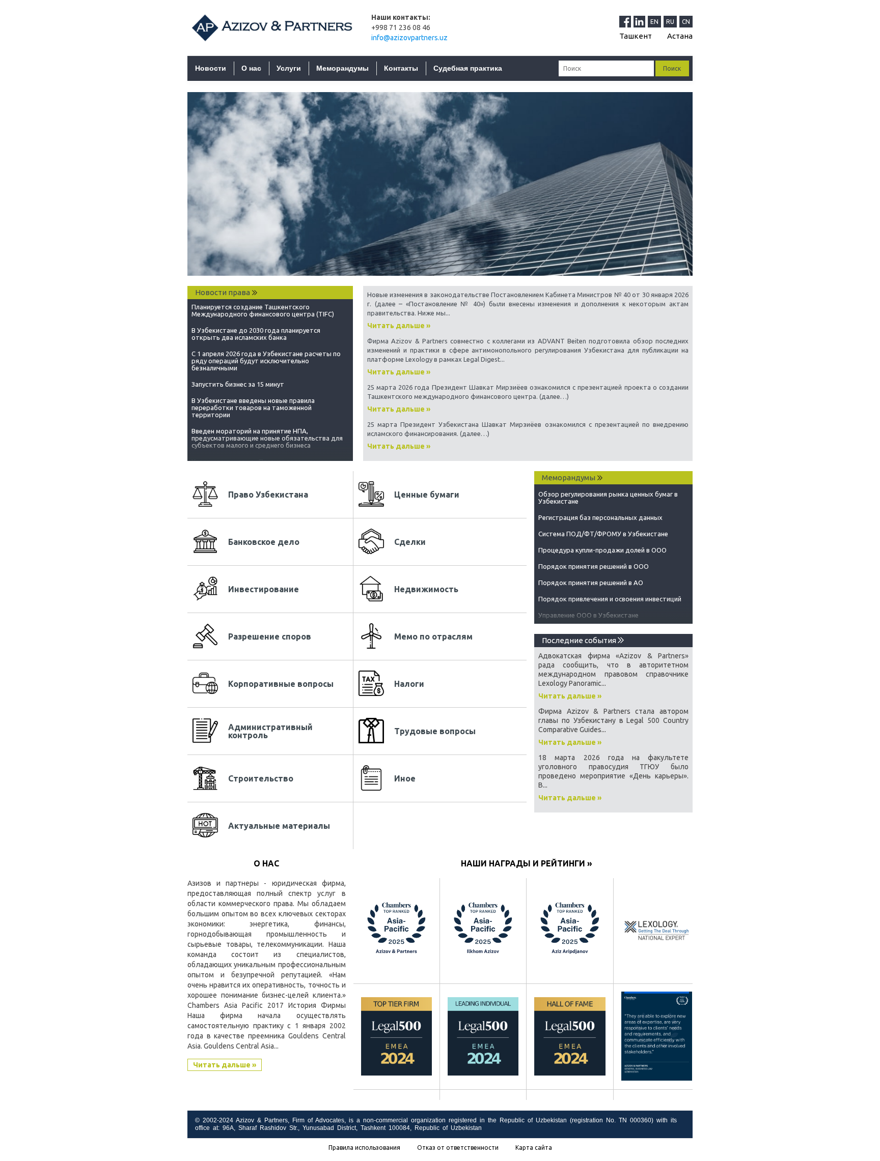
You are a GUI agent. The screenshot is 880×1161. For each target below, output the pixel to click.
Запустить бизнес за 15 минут (237, 381)
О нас (251, 68)
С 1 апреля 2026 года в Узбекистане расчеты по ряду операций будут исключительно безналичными (266, 357)
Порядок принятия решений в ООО (593, 559)
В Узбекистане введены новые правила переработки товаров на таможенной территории (253, 404)
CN (686, 21)
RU (670, 21)
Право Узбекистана (268, 494)
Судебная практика (467, 68)
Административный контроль (270, 731)
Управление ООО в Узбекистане (588, 608)
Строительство (260, 778)
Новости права (222, 292)
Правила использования (364, 1148)
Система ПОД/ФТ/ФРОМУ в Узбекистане (603, 526)
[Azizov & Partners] (271, 27)
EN (654, 21)
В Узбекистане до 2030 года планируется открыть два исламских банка (255, 331)
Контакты (401, 68)
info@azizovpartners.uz (409, 38)
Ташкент (635, 36)
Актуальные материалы (279, 825)
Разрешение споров (269, 636)
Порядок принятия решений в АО (590, 575)
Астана (680, 36)
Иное (405, 778)
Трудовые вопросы (435, 731)
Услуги (289, 68)
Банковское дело (263, 541)
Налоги (409, 683)
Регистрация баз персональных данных (600, 510)
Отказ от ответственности (458, 1148)
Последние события (580, 640)
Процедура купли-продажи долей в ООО (602, 542)
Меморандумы (342, 68)
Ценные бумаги (426, 494)
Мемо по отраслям (433, 636)
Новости (210, 68)
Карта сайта (533, 1148)
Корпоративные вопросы (281, 683)
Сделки (410, 541)
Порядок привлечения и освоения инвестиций (609, 591)
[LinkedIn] (641, 21)
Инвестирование (263, 589)
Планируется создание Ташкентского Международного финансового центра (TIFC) (262, 307)
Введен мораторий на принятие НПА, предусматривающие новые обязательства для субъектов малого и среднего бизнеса (267, 435)
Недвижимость (426, 589)
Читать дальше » (398, 326)
